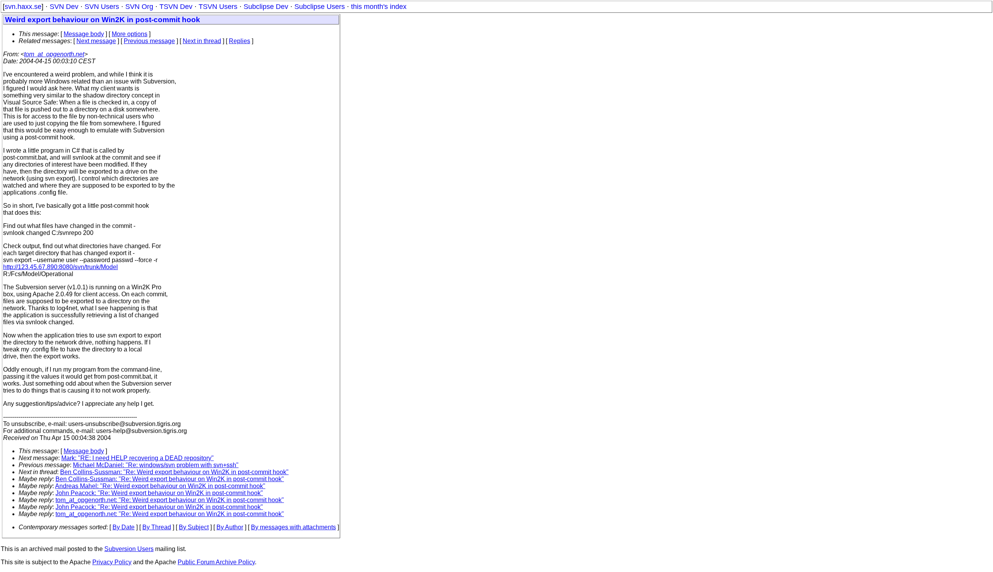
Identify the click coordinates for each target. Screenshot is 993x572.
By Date (123, 527)
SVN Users (102, 6)
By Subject (194, 527)
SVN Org (139, 6)
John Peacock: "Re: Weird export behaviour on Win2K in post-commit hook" (159, 493)
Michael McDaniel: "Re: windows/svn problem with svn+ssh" (156, 465)
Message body (84, 34)
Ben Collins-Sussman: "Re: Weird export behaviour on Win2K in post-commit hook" (174, 472)
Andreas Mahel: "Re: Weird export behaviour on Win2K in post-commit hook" (160, 486)
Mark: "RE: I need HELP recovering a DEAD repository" (137, 458)
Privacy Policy (111, 562)
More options (129, 34)
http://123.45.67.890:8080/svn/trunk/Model (60, 267)
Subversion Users (129, 549)
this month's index (379, 6)
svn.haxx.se (23, 6)
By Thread (156, 527)
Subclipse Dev (266, 6)
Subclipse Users (319, 6)
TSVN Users (218, 6)
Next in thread (202, 41)
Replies (239, 41)
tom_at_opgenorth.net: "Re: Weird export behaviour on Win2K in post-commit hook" (169, 500)
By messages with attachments (293, 527)
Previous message (149, 41)
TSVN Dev (175, 6)
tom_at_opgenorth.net (54, 54)
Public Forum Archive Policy (216, 562)
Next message (96, 41)
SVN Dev (64, 6)
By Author (229, 527)
